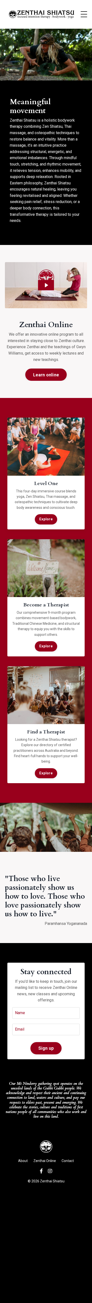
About (23, 1161)
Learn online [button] (46, 374)
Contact (68, 1161)
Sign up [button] (46, 1048)
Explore (46, 519)
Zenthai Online (44, 1161)
